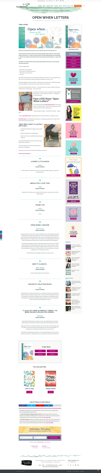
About (43, 465)
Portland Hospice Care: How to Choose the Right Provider (76, 282)
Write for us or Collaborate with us (50, 466)
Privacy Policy (69, 471)
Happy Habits (51, 388)
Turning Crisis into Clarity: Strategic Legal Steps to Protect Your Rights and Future (76, 302)
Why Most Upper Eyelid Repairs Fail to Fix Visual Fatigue (76, 308)
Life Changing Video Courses (52, 465)
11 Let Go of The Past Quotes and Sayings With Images (76, 246)
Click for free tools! (53, 437)
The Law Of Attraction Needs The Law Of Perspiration (76, 259)
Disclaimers (82, 471)
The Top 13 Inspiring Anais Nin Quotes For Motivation (76, 265)
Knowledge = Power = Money (76, 271)
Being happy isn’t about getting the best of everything (76, 252)
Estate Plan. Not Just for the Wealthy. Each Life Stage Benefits (76, 289)
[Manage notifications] (98, 470)
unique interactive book (50, 104)
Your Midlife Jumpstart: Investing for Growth (76, 294)
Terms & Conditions (76, 471)
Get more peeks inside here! (25, 153)
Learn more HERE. (49, 422)
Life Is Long (29, 388)
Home (40, 465)
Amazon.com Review (40, 166)
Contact (60, 465)
